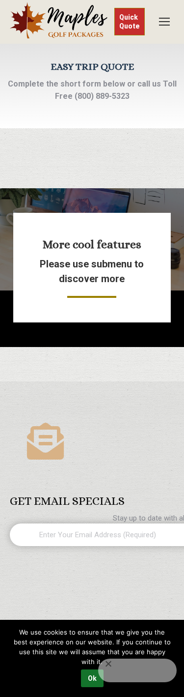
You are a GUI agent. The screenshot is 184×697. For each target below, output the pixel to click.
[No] (137, 670)
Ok (92, 678)
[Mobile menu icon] (164, 21)
